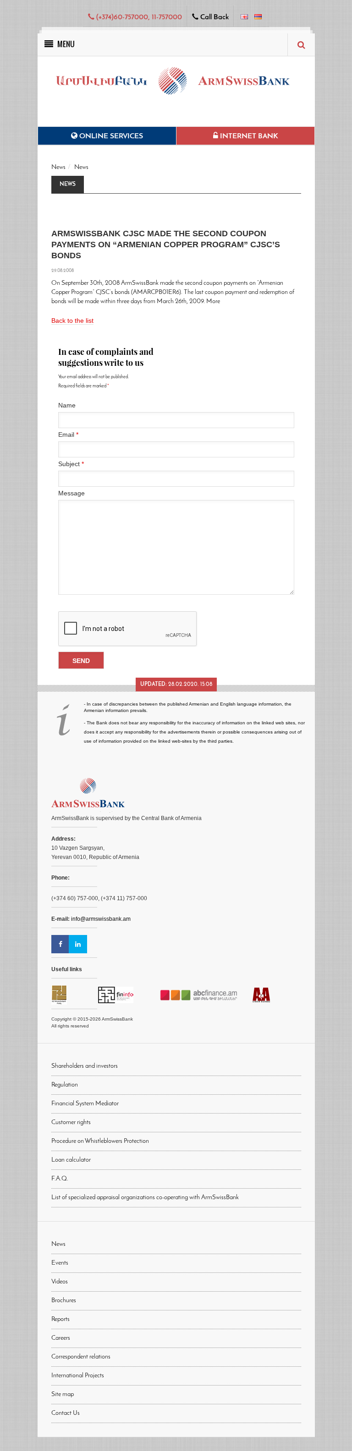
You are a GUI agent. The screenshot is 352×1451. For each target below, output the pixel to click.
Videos (59, 1281)
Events (59, 1263)
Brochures (63, 1300)
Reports (60, 1319)
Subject (71, 463)
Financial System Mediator (85, 1103)
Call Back (213, 17)
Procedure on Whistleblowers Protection (100, 1141)
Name (67, 405)
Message (71, 493)
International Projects (77, 1375)
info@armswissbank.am (101, 919)
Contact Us (65, 1413)
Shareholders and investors (84, 1066)
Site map (62, 1394)
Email (68, 434)
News (58, 167)
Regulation (64, 1084)
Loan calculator (71, 1160)
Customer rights (71, 1122)
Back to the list (72, 320)
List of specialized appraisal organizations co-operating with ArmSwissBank (145, 1197)
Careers (60, 1338)
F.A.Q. (59, 1178)
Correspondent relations (80, 1356)
